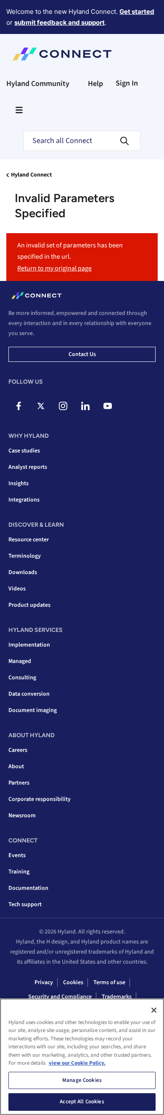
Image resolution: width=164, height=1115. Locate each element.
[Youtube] (108, 406)
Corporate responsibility (39, 799)
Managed (19, 661)
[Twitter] (41, 406)
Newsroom (22, 815)
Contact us (82, 354)
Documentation (28, 888)
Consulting (22, 677)
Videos (17, 589)
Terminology (24, 556)
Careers (17, 750)
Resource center (28, 539)
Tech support (25, 904)
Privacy (43, 982)
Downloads (22, 572)
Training (18, 872)
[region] (82, 1056)
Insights (18, 483)
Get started (136, 12)
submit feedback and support (59, 22)
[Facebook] (18, 406)
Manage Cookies (82, 1080)
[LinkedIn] (85, 406)
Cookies (73, 982)
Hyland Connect (31, 175)
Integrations (24, 500)
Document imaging (32, 710)
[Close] (154, 1010)
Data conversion (29, 694)
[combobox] (82, 141)
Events (17, 855)
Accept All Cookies (82, 1101)
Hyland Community (37, 83)
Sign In (127, 83)
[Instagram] (63, 406)
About (16, 766)
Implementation (29, 645)
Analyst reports (27, 467)
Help (95, 83)
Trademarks (117, 997)
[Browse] (19, 109)
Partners (18, 783)
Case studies (24, 451)
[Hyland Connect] (62, 54)
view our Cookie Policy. (77, 1063)
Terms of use (109, 982)
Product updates (29, 605)
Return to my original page (54, 268)
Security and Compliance (60, 997)
